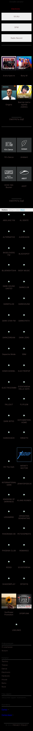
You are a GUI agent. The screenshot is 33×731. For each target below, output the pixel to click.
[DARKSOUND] (24, 307)
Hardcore (6, 676)
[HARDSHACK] (8, 441)
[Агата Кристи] (8, 79)
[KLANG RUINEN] (24, 504)
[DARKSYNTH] (24, 324)
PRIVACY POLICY (20, 725)
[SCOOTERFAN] (24, 570)
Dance (4, 669)
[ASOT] (24, 189)
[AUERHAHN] (24, 240)
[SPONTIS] (24, 587)
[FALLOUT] (8, 408)
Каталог (5, 9)
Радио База (7, 715)
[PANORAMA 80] (8, 537)
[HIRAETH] (24, 441)
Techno (5, 661)
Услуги (5, 651)
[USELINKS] (16, 633)
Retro (4, 683)
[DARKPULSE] (8, 307)
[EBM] (24, 357)
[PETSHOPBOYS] (24, 537)
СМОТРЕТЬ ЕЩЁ (16, 119)
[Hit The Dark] (8, 470)
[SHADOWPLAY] (8, 587)
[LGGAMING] (8, 520)
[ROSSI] (8, 570)
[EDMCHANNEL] (8, 374)
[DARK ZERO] (24, 341)
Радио (4, 709)
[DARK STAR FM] (8, 324)
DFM (16, 27)
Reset (22, 210)
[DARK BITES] (8, 424)
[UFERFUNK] (24, 617)
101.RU (16, 16)
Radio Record (16, 38)
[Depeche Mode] (8, 357)
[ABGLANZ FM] (8, 223)
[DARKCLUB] (24, 290)
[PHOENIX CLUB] (8, 554)
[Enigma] (8, 108)
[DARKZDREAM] (8, 341)
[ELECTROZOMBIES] (10, 391)
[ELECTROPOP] (24, 374)
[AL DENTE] (24, 223)
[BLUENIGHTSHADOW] (11, 274)
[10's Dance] (8, 160)
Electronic (6, 672)
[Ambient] (24, 160)
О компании (7, 647)
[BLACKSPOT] (24, 257)
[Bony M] (24, 79)
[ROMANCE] (24, 554)
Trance (5, 665)
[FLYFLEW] (24, 408)
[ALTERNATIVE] (8, 240)
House (4, 679)
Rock (4, 687)
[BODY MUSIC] (24, 274)
